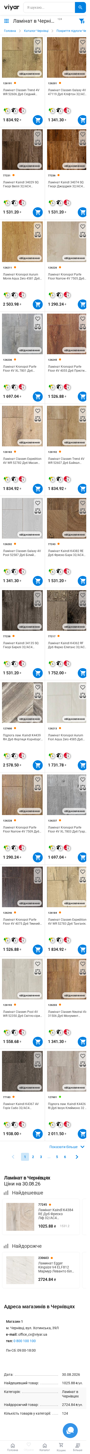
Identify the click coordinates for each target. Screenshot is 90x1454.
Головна (10, 31)
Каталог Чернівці (36, 31)
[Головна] (11, 7)
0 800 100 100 (25, 1341)
